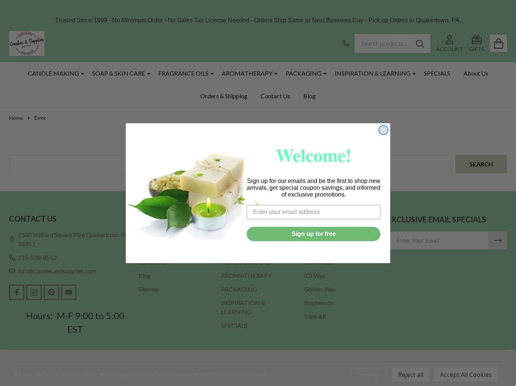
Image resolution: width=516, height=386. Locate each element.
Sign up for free (314, 234)
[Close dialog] (383, 130)
